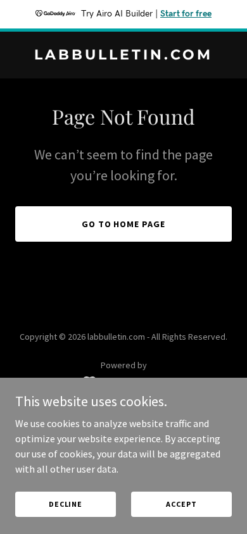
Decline (65, 504)
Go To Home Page (124, 224)
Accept (181, 504)
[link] (123, 55)
